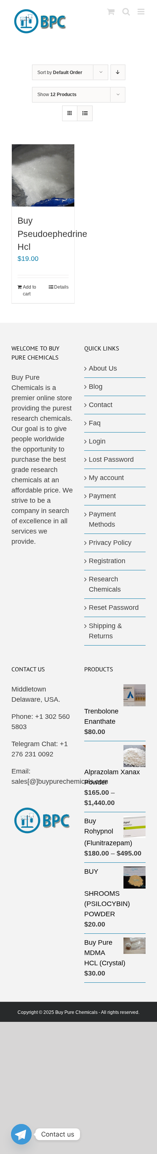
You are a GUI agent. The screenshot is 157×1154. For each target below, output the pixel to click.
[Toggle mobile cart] (111, 12)
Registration (107, 561)
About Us (103, 368)
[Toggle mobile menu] (142, 12)
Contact (100, 405)
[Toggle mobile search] (126, 12)
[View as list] (84, 113)
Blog (96, 386)
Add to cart (29, 290)
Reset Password (114, 607)
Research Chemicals (105, 584)
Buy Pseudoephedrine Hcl (52, 234)
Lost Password (111, 459)
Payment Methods (102, 519)
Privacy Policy (110, 542)
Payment (102, 496)
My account (106, 477)
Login (97, 441)
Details (61, 287)
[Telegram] (21, 1134)
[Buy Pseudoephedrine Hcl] (43, 175)
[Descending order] (118, 72)
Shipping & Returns (105, 631)
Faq (95, 423)
